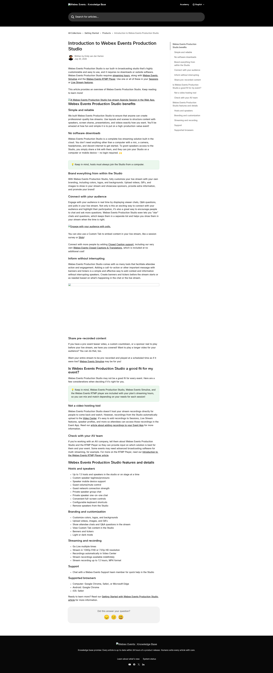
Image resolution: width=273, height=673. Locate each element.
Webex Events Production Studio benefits (184, 45)
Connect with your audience (187, 70)
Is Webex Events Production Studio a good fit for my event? (187, 86)
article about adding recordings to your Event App (117, 425)
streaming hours (121, 75)
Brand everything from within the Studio (184, 63)
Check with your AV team (186, 98)
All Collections (74, 33)
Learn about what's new (128, 659)
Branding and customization (187, 116)
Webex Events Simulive (92, 361)
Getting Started (92, 33)
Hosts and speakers (183, 111)
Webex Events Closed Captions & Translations (97, 248)
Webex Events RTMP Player (100, 79)
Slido (81, 237)
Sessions (153, 79)
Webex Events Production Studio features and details (185, 104)
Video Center (90, 418)
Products (106, 33)
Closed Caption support (121, 244)
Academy (184, 5)
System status (149, 659)
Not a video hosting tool (185, 93)
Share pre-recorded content (187, 80)
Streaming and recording (185, 120)
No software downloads (185, 57)
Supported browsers (183, 130)
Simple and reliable (183, 52)
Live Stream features (82, 82)
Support (178, 125)
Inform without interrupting (186, 75)
